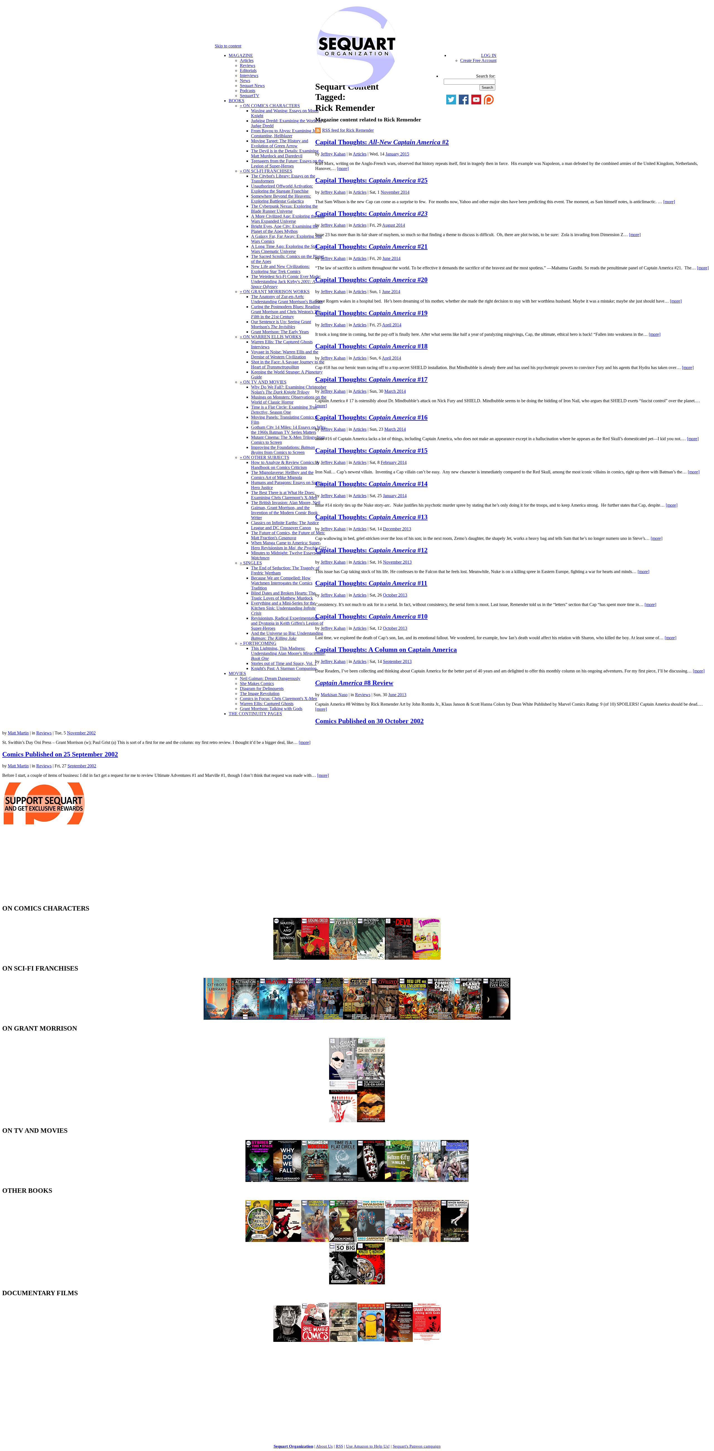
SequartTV (249, 95)
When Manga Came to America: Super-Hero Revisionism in (288, 545)
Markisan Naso (334, 694)
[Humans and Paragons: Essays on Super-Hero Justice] (315, 1240)
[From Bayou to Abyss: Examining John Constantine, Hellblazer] (343, 958)
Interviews (249, 75)
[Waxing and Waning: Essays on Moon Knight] (287, 958)
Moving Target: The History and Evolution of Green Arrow (279, 143)
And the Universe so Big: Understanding (287, 636)
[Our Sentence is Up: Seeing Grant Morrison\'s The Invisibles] (371, 1078)
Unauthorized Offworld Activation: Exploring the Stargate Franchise (282, 188)
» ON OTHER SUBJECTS (264, 457)
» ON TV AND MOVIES (263, 382)
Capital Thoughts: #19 (371, 313)
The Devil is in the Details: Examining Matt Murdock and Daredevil (285, 153)
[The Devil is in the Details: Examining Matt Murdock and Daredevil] (399, 958)
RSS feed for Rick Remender (348, 130)
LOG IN (488, 55)
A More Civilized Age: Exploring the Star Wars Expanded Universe (287, 219)
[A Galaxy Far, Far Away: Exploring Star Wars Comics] (357, 1018)
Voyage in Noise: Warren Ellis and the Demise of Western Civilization (284, 354)
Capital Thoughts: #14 (371, 483)
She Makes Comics (257, 683)
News (245, 80)
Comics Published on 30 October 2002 (369, 721)
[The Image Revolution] (371, 1340)
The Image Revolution (259, 693)
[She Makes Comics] (315, 1340)
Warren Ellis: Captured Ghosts (266, 703)
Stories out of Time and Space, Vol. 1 (284, 663)
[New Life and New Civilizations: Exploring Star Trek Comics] (413, 1018)
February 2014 (394, 462)
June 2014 (391, 258)
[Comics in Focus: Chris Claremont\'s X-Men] (399, 1340)
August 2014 (393, 225)
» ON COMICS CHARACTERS (270, 105)
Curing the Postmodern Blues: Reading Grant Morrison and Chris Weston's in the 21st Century (286, 311)
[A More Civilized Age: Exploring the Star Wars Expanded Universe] (385, 1018)
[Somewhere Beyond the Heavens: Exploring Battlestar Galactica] (273, 1018)
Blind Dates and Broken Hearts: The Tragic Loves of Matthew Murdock (283, 595)
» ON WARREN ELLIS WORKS (270, 336)
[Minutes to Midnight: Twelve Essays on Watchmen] (371, 1282)
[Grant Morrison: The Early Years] (343, 1078)
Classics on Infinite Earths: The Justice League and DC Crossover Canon (285, 525)
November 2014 (395, 192)
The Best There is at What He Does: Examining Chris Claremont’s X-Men (284, 495)
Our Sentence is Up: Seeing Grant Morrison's (281, 324)
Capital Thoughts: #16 (371, 417)
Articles (247, 60)
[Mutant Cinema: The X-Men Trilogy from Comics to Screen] (427, 1180)
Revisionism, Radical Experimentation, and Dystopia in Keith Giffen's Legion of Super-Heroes (287, 623)
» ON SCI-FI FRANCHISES (266, 171)
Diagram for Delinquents (262, 688)
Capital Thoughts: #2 (382, 142)
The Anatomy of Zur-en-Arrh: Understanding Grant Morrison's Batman (287, 299)
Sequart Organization (293, 1446)
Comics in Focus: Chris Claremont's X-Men (278, 698)
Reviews (247, 65)
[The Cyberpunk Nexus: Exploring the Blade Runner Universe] (301, 1018)
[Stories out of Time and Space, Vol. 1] (259, 1180)
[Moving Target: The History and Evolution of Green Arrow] (371, 958)
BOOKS (236, 100)
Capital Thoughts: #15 (371, 450)
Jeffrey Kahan (333, 154)
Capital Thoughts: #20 (371, 279)
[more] (343, 168)
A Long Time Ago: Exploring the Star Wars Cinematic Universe (284, 249)
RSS (339, 1446)
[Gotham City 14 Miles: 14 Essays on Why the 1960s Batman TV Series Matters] (399, 1180)
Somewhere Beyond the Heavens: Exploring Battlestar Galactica (281, 198)
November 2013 (397, 562)
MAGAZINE (241, 55)
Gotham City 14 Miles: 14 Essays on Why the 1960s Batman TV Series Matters (288, 430)
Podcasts (247, 90)
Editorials (248, 70)
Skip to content (228, 46)
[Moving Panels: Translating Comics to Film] (371, 1180)
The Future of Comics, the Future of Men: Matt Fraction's (288, 535)
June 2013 (397, 694)
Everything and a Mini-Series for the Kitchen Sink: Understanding (283, 608)
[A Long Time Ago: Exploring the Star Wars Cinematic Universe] (329, 1018)
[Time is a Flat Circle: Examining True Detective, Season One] (343, 1180)
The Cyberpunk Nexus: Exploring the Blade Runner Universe (284, 209)
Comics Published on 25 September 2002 (60, 754)
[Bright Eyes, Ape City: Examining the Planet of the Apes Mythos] (469, 1018)
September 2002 (81, 765)
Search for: (485, 76)
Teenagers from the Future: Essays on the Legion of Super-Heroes (287, 163)
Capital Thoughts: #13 (371, 517)
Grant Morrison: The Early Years (280, 331)
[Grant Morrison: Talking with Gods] (427, 1340)
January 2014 (395, 495)
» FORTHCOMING (258, 643)
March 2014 (395, 391)
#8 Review (354, 682)
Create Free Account (478, 60)
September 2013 (397, 661)
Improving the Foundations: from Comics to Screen (283, 450)
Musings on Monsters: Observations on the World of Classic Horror (288, 399)
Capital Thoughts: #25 (371, 180)
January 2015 (397, 154)
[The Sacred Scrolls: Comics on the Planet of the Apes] (441, 1018)
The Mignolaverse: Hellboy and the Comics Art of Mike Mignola (282, 475)
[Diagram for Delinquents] (343, 1340)
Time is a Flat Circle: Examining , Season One (284, 410)
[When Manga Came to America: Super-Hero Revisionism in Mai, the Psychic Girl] (455, 1240)
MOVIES (237, 673)
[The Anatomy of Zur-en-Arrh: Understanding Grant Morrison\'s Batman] (371, 1120)
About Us (324, 1446)
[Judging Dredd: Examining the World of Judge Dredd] (315, 958)
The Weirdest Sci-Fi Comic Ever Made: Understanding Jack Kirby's (286, 281)
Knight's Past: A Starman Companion (284, 668)
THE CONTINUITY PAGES (255, 713)
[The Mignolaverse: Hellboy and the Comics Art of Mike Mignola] (287, 1240)
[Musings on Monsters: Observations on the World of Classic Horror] (315, 1180)
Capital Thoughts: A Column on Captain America (386, 649)
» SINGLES (251, 563)
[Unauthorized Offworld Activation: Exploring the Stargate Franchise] (245, 1018)
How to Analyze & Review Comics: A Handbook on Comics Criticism (285, 465)
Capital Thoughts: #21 (371, 246)
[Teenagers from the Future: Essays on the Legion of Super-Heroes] (427, 958)
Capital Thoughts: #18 (371, 346)
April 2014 (391, 324)
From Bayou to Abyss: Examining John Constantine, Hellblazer (286, 133)
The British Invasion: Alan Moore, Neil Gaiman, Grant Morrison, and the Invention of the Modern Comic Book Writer (285, 510)
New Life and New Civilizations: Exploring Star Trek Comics (280, 269)
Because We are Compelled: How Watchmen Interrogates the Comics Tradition (281, 583)
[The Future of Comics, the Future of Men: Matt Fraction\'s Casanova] (427, 1240)
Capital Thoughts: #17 (371, 379)
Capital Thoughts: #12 (371, 550)
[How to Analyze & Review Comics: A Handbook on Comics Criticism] (259, 1240)
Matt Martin (18, 733)
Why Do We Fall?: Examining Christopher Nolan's (288, 389)
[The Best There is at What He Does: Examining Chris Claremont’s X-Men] (343, 1240)
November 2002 (81, 733)
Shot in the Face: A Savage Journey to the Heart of (287, 364)
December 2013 (397, 528)
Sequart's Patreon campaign (417, 1446)
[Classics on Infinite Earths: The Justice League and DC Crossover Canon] (399, 1240)
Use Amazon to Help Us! (368, 1446)
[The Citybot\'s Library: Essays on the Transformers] (217, 1018)
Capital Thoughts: (371, 213)
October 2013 (395, 595)
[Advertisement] (44, 866)
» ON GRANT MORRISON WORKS (275, 291)
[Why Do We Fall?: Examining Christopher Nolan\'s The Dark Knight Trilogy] (287, 1180)
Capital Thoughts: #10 (371, 616)
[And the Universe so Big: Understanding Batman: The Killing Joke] (343, 1282)
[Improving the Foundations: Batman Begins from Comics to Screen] (455, 1180)
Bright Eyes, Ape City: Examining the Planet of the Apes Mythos (284, 229)
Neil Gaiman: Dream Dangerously (270, 678)
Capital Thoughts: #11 (371, 583)
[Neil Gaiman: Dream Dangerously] (287, 1340)
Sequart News (252, 85)
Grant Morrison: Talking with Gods (271, 708)
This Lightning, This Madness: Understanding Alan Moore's (288, 653)
